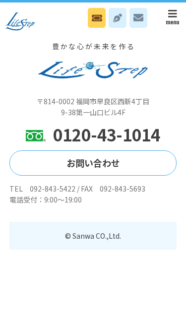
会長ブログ (117, 18)
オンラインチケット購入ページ (97, 18)
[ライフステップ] (20, 21)
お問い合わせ (138, 18)
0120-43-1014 (106, 135)
